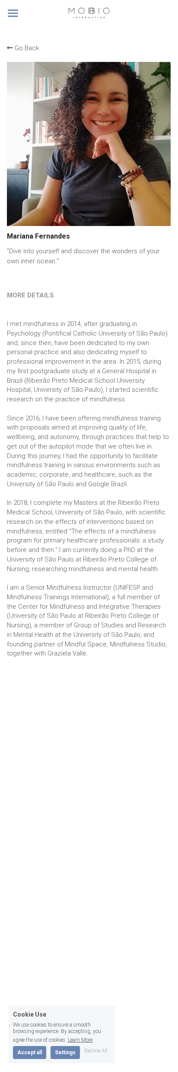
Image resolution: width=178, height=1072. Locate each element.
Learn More (80, 1040)
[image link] (89, 12)
